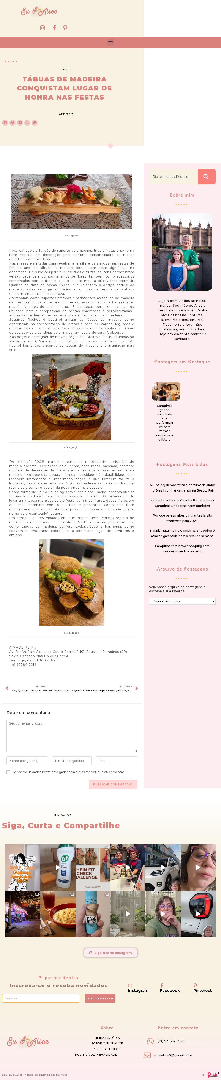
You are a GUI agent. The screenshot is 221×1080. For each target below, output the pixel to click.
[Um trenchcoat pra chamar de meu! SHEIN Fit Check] (93, 867)
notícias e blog (107, 1049)
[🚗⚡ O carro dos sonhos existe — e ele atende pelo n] (162, 867)
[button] (110, 42)
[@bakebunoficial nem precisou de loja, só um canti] (127, 867)
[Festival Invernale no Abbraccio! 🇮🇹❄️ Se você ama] (57, 914)
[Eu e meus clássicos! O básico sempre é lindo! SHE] (22, 867)
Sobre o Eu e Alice (107, 1043)
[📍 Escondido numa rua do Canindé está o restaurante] (22, 914)
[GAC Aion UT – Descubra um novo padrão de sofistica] (198, 914)
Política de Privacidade (96, 1054)
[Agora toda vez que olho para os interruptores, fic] (57, 867)
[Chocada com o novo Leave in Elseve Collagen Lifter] (127, 914)
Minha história (107, 1037)
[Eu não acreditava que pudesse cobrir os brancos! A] (93, 914)
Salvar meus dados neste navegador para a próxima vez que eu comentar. (69, 772)
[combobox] (173, 176)
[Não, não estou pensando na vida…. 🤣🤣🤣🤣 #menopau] (198, 867)
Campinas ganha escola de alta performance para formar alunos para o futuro (165, 423)
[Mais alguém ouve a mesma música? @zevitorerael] (162, 914)
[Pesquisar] (207, 176)
